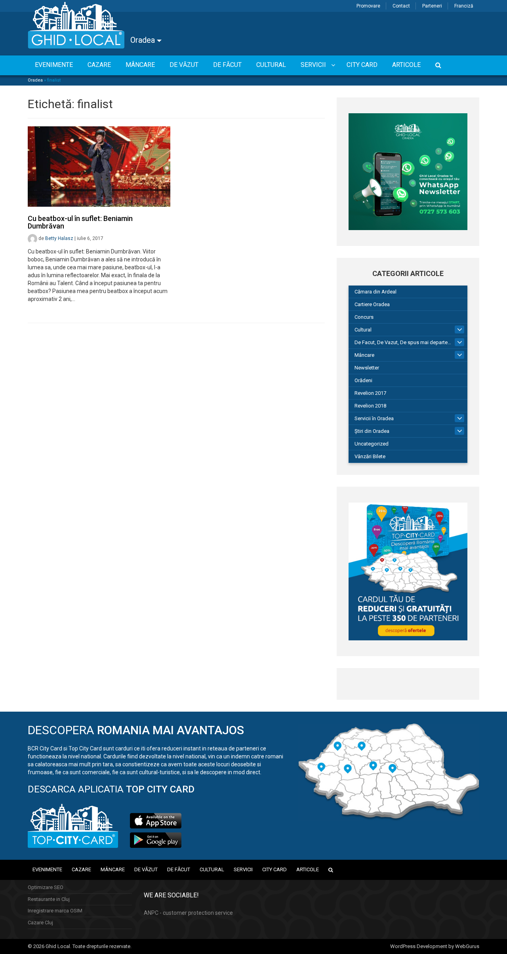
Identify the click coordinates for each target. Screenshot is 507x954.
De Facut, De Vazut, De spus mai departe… (403, 342)
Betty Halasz (59, 238)
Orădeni (363, 380)
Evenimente (47, 869)
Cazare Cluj (40, 922)
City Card (274, 869)
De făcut (178, 869)
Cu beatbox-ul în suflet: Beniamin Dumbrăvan (80, 222)
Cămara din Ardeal (375, 292)
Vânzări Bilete (370, 456)
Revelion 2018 (370, 406)
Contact (401, 6)
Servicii (243, 869)
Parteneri (432, 6)
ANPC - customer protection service (188, 913)
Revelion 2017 (370, 393)
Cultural (363, 330)
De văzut (146, 869)
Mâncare (364, 355)
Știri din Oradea (372, 431)
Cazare (81, 869)
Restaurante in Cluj (49, 899)
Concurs (364, 317)
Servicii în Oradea (374, 418)
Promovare (368, 6)
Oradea (143, 40)
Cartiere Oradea (372, 304)
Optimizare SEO (45, 887)
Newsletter (367, 368)
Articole (307, 869)
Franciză (463, 6)
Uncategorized (372, 444)
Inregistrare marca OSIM (55, 911)
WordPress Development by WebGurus (434, 946)
